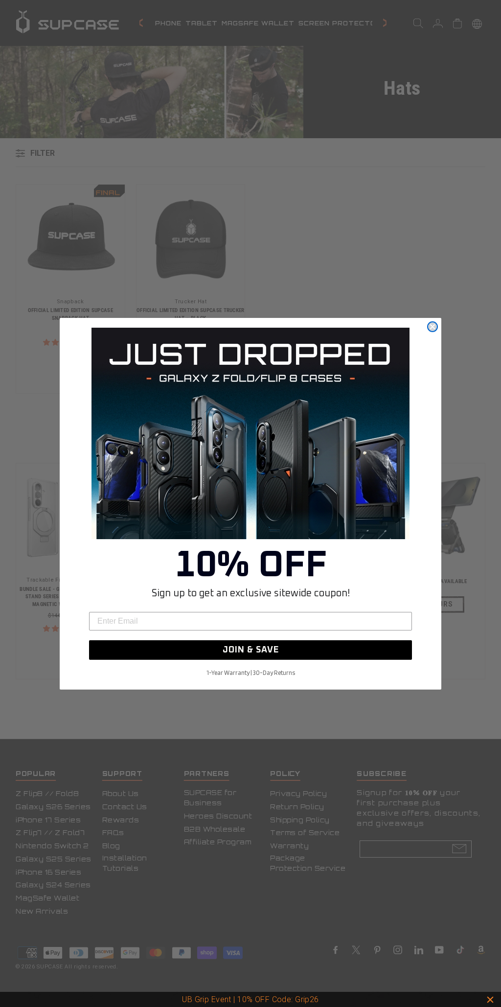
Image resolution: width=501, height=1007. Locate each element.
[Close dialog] (432, 327)
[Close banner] (490, 1000)
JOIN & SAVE (251, 650)
